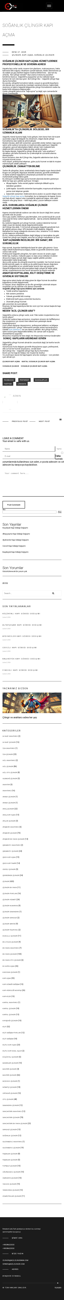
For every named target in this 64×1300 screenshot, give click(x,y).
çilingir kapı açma (11, 361)
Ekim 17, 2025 (19, 52)
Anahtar (6, 785)
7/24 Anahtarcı (9, 748)
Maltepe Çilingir (9, 1075)
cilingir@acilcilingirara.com (15, 1260)
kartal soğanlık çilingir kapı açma (38, 361)
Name (59, 449)
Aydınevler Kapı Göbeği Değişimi (16, 540)
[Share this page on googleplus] (41, 380)
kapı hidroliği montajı (12, 990)
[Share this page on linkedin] (22, 384)
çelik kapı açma (9, 857)
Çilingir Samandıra (11, 912)
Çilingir (16, 55)
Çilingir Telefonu (10, 930)
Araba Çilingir (9, 803)
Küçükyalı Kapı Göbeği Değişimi (15, 528)
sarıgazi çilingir (10, 1130)
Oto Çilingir (8, 1099)
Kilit (4, 1027)
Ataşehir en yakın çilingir (13, 839)
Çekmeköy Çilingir (10, 851)
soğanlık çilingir (11, 366)
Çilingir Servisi (9, 924)
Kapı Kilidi (7, 996)
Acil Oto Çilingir (10, 772)
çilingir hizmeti (9, 900)
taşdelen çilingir (10, 1160)
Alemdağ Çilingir (10, 779)
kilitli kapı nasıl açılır (12, 1051)
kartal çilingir (9, 1009)
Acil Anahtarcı (9, 760)
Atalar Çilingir (9, 821)
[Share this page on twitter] (8, 384)
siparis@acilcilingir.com (14, 1264)
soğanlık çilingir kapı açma (34, 366)
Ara (4, 510)
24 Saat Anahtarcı (10, 736)
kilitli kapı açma (9, 1045)
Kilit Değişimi (8, 1039)
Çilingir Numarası (10, 906)
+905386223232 (8, 1245)
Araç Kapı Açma (9, 815)
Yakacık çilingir (9, 1184)
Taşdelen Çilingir (10, 1154)
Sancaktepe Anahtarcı (12, 1111)
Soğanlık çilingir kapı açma (13, 196)
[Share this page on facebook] (9, 380)
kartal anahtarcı (10, 1002)
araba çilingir (9, 797)
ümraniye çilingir (10, 1178)
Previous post (20, 421)
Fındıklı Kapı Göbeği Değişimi (20, 670)
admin (17, 396)
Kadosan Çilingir (10, 972)
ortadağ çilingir (10, 1093)
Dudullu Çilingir (10, 936)
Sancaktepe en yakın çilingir (15, 1123)
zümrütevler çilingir (12, 1196)
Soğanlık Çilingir (44, 55)
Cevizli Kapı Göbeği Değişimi (14, 546)
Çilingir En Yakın (10, 887)
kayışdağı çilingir (10, 1021)
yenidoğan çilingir (11, 1190)
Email (59, 456)
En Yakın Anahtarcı (11, 948)
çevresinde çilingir (11, 875)
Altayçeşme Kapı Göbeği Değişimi (16, 534)
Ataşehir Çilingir (10, 833)
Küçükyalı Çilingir (10, 1057)
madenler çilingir (10, 1063)
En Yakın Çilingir (10, 954)
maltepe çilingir (9, 1069)
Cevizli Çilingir (9, 869)
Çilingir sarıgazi (10, 918)
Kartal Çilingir (9, 1015)
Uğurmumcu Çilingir (11, 1172)
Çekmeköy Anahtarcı (11, 845)
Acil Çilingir (8, 766)
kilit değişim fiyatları (12, 1033)
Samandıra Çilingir (11, 1105)
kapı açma (27, 55)
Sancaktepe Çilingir (11, 1117)
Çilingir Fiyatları (10, 894)
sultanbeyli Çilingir (11, 1148)
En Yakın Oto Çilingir (12, 960)
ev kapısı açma (9, 966)
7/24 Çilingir (8, 754)
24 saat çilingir (9, 742)
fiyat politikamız (15, 330)
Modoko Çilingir (10, 1081)
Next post (44, 421)
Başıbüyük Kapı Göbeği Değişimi (15, 552)
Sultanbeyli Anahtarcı (12, 1142)
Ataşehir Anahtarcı (11, 827)
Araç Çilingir (8, 809)
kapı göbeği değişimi (11, 984)
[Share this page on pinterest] (24, 380)
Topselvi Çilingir (10, 1166)
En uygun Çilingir (10, 942)
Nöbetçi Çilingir (10, 1087)
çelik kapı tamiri (9, 863)
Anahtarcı (7, 791)
